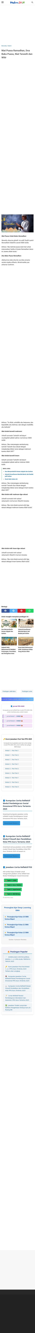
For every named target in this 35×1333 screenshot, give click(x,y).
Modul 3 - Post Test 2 (12, 782)
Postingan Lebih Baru (9, 691)
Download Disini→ (11, 823)
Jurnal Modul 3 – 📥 (13, 726)
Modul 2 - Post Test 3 (12, 773)
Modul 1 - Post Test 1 (12, 750)
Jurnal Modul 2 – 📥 (13, 721)
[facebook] (5, 611)
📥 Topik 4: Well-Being (12, 894)
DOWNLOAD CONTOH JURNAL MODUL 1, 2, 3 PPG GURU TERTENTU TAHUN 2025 (17, 959)
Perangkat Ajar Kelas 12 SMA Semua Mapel (17, 934)
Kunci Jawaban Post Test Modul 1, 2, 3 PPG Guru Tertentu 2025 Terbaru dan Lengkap (17, 969)
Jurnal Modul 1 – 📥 (13, 716)
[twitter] (14, 611)
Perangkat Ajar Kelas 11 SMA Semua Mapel (16, 926)
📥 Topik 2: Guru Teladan (13, 885)
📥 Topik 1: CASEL (11, 880)
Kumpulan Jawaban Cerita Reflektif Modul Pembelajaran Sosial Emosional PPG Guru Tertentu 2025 (17, 978)
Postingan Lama (27, 691)
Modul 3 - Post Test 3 (12, 787)
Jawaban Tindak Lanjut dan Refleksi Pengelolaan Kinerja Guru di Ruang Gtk (17, 1007)
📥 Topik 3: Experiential (13, 889)
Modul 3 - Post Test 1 (12, 778)
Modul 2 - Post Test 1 (12, 764)
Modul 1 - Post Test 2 (12, 755)
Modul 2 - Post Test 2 (12, 769)
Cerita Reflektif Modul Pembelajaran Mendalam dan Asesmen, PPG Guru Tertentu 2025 (17, 998)
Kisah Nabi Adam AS (11, 479)
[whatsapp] (30, 611)
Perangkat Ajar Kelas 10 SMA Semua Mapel (17, 918)
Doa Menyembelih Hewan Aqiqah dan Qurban (19, 471)
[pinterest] (22, 611)
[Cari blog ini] (32, 2)
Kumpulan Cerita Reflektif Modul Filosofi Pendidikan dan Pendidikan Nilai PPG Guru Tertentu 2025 (18, 988)
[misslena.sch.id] (17, 2)
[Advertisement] (17, 25)
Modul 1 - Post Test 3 (12, 759)
